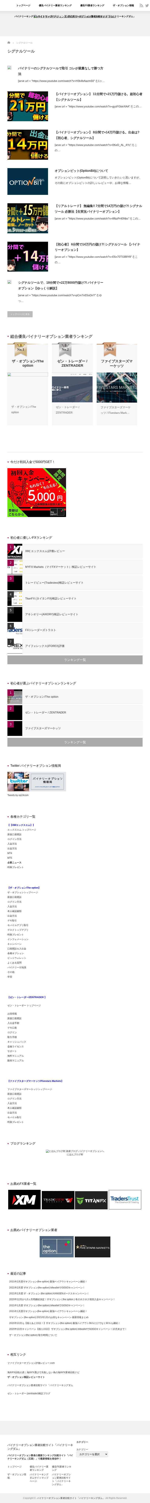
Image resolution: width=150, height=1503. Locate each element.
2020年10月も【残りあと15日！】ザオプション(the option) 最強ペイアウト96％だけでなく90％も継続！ (64, 1323)
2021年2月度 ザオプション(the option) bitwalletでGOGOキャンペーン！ (47, 1287)
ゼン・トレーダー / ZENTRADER (45, 712)
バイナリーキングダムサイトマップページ (36, 16)
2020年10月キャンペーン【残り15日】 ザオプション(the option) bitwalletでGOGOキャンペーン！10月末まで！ (68, 1329)
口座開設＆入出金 (16, 948)
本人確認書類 (14, 911)
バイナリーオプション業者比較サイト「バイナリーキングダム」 (102, 16)
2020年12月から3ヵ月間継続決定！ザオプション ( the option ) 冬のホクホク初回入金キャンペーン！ (62, 1299)
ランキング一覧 (75, 659)
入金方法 (12, 843)
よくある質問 (14, 962)
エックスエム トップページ (21, 829)
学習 (9, 976)
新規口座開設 (14, 834)
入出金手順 (13, 1023)
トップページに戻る (20, 314)
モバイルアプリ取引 (18, 925)
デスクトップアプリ (18, 930)
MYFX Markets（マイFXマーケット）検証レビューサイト (60, 566)
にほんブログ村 (75, 1154)
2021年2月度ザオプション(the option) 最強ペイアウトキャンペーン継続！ (48, 1281)
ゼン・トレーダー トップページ (24, 1005)
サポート (12, 1051)
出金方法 (12, 848)
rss (141, 5)
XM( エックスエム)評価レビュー (45, 551)
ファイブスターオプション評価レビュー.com (31, 1363)
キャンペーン (14, 944)
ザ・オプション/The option (41, 696)
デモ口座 (12, 1027)
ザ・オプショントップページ (22, 892)
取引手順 (12, 1037)
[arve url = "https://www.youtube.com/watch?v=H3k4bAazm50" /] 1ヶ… (61, 80)
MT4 (9, 853)
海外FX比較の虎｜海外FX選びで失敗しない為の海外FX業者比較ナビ (43, 1372)
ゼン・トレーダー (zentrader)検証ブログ (28, 1393)
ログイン (12, 1032)
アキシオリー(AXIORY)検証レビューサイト (51, 614)
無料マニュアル (15, 1056)
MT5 (9, 858)
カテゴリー (82, 1449)
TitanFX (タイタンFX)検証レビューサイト (51, 598)
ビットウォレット (16, 958)
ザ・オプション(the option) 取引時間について (33, 1335)
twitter (147, 5)
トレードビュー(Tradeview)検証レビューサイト (54, 582)
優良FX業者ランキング (92, 5)
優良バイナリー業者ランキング (55, 5)
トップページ (23, 5)
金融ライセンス (15, 1046)
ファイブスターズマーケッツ (43, 728)
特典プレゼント (15, 867)
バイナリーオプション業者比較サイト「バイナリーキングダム (40, 1385)
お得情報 (12, 1013)
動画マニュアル (15, 1060)
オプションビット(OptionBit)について (81, 170)
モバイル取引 (14, 1117)
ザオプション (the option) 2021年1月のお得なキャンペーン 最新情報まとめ (48, 1317)
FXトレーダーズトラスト (40, 630)
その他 (10, 972)
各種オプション (15, 953)
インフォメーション (18, 939)
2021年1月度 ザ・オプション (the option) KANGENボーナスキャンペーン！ (49, 1293)
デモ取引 (12, 920)
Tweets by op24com (18, 795)
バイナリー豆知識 (16, 967)
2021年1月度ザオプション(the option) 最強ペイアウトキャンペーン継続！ (48, 1311)
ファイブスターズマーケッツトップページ (29, 1089)
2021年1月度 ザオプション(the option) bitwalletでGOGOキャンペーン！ (47, 1305)
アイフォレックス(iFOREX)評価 (44, 645)
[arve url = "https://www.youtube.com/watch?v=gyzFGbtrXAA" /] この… (98, 106)
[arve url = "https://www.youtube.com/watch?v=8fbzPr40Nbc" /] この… (98, 218)
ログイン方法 (14, 839)
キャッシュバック (16, 1041)
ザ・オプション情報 (123, 5)
